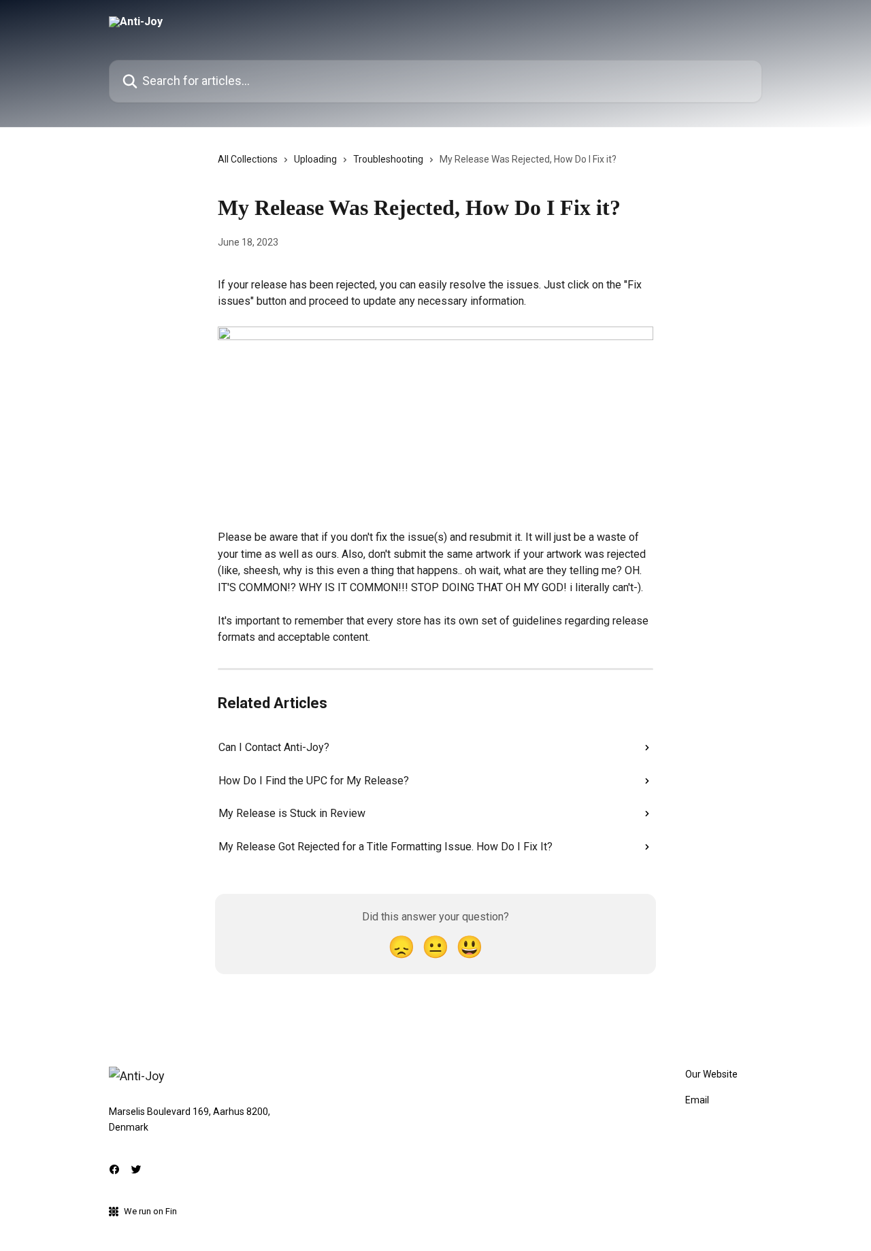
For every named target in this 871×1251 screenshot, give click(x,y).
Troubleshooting (388, 159)
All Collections (248, 159)
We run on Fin (150, 1211)
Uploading (315, 159)
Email (697, 1100)
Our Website (711, 1074)
